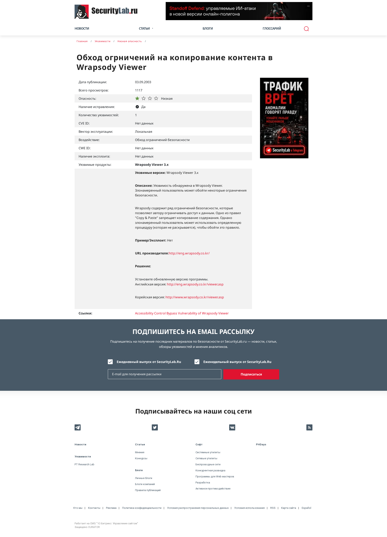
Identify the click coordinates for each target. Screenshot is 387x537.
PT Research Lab (84, 464)
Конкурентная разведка (210, 470)
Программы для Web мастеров (215, 476)
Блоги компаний (145, 484)
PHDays (261, 444)
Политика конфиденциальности (141, 507)
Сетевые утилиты (206, 458)
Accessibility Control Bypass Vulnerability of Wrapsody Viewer (182, 313)
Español (306, 507)
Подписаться (251, 374)
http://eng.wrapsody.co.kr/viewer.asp (195, 284)
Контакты (94, 507)
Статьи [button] (144, 28)
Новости (82, 28)
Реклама (111, 507)
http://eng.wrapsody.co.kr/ (189, 253)
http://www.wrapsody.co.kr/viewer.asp (194, 297)
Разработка (203, 482)
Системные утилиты (208, 452)
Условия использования (249, 507)
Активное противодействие (213, 488)
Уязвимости (83, 456)
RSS (273, 507)
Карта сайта (288, 507)
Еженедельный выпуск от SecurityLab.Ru (237, 362)
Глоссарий (272, 28)
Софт (199, 444)
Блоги (208, 28)
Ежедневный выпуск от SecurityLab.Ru (149, 362)
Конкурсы (141, 458)
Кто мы (77, 507)
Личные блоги (143, 478)
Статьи (140, 444)
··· (308, 6)
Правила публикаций (148, 490)
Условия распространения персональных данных (198, 507)
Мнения (139, 452)
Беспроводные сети (208, 464)
